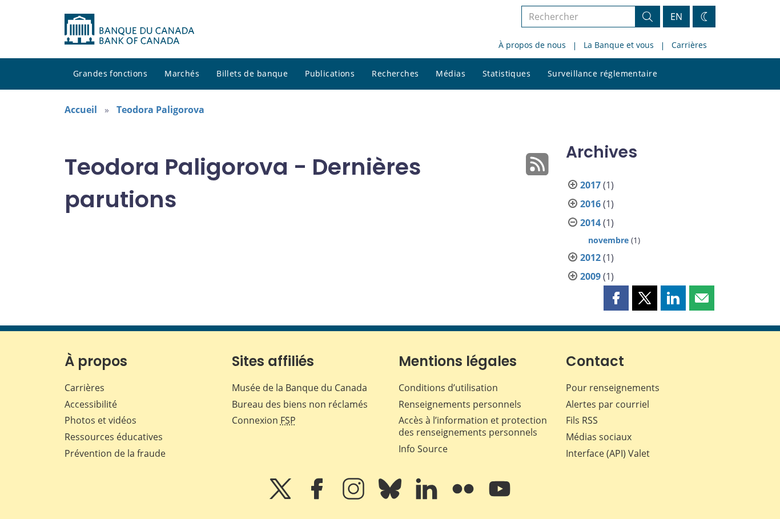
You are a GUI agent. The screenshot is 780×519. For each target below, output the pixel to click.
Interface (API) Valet (608, 453)
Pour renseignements (613, 387)
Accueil (81, 109)
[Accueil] (129, 29)
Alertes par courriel (607, 404)
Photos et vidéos (100, 420)
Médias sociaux (599, 437)
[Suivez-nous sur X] (281, 496)
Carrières (689, 44)
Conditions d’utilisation (448, 387)
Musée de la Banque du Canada (299, 387)
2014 (590, 222)
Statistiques (506, 73)
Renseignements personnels (460, 404)
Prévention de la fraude (115, 453)
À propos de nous (532, 44)
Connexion (264, 420)
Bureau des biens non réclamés (300, 404)
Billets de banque (252, 73)
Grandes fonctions (110, 73)
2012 (590, 257)
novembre (608, 240)
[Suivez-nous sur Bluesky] (391, 496)
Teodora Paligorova (160, 109)
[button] (616, 298)
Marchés (181, 73)
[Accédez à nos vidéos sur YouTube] (500, 496)
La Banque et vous (619, 44)
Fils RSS (582, 420)
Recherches (395, 73)
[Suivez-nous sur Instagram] (354, 496)
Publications (330, 73)
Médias (450, 73)
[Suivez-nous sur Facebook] (318, 496)
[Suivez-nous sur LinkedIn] (427, 496)
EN (676, 16)
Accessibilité (91, 404)
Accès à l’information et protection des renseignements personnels (473, 426)
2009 (590, 276)
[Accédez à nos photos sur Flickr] (464, 496)
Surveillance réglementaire (602, 73)
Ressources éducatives (114, 437)
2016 (590, 204)
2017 (590, 185)
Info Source (423, 448)
